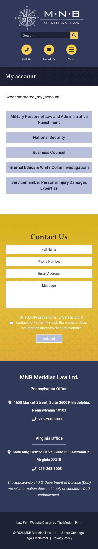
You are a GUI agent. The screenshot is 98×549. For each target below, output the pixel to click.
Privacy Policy (62, 538)
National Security (49, 137)
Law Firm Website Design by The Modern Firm (49, 522)
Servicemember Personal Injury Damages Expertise (49, 185)
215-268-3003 (50, 419)
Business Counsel (49, 152)
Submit (49, 339)
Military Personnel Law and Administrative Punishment (49, 119)
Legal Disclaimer (36, 538)
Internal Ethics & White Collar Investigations (49, 167)
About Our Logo (72, 533)
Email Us (49, 59)
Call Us (26, 59)
